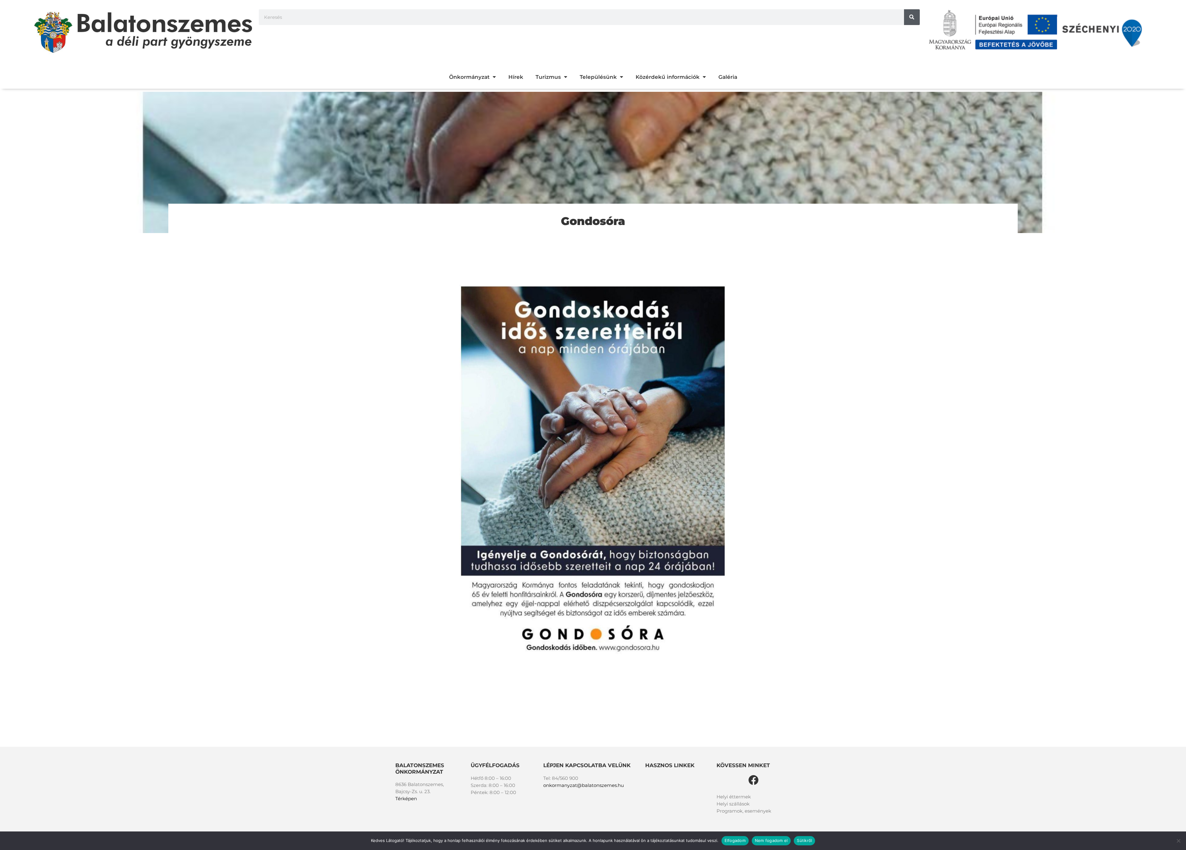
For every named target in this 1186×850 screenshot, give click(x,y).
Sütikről (804, 840)
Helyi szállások (733, 804)
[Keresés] (912, 17)
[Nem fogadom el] (1178, 841)
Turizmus (548, 77)
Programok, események (744, 811)
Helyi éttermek (734, 797)
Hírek (515, 77)
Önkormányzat (469, 77)
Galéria (727, 77)
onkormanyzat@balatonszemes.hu (583, 785)
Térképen (406, 798)
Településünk (598, 77)
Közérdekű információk (668, 77)
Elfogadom (735, 840)
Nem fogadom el (771, 840)
